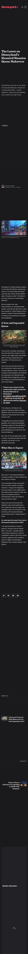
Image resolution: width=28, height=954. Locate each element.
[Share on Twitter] (3, 595)
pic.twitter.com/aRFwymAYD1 (14, 396)
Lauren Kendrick (11, 185)
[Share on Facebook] (8, 595)
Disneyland (4, 125)
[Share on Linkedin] (13, 595)
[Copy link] (17, 595)
